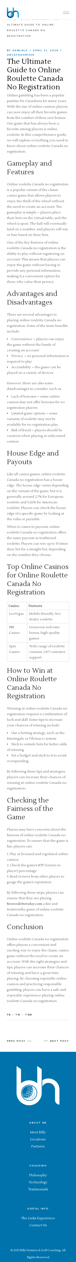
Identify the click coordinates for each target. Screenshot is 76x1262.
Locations (38, 1139)
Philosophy (38, 1175)
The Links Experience (38, 1218)
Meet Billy (38, 1132)
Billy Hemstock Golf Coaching (40, 1250)
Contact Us (38, 1225)
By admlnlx (17, 50)
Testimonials (38, 1189)
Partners (38, 1146)
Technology (38, 1182)
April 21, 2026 (46, 50)
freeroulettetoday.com (24, 904)
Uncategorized (21, 55)
